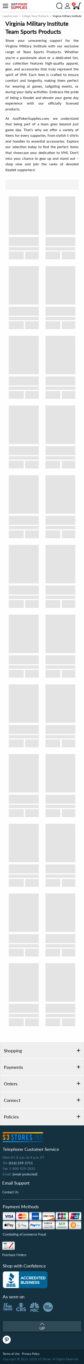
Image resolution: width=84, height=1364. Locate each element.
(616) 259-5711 (21, 1163)
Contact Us (10, 1192)
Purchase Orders (14, 1255)
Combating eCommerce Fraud (24, 1234)
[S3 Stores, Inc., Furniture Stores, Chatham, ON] (25, 1279)
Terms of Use (11, 1354)
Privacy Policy (31, 1354)
